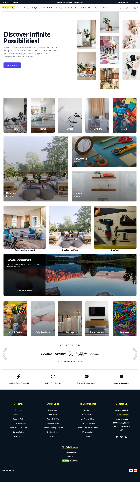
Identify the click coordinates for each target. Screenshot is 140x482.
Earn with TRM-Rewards (10, 2)
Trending (59, 8)
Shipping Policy (18, 419)
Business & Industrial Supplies (87, 428)
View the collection (24, 291)
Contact (105, 8)
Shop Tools (115, 250)
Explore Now (12, 65)
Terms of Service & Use (18, 428)
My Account (52, 410)
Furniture (87, 436)
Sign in (136, 2)
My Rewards (53, 414)
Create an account (122, 2)
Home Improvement (87, 423)
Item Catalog (18, 436)
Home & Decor (87, 414)
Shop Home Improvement (25, 250)
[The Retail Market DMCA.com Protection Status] (70, 460)
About (97, 8)
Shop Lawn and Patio (70, 250)
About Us (18, 410)
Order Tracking (86, 8)
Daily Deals (36, 8)
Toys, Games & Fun (87, 419)
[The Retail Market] (70, 447)
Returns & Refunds (18, 423)
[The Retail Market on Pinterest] (121, 437)
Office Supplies (87, 432)
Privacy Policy (18, 432)
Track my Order (53, 432)
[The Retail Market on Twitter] (117, 437)
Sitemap (53, 436)
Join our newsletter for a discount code (70, 2)
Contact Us (18, 414)
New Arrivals (47, 8)
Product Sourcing (71, 8)
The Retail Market (53, 423)
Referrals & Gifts (53, 419)
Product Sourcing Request (53, 428)
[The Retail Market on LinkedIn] (126, 437)
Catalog (26, 8)
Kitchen (87, 410)
